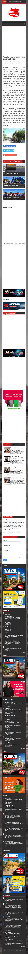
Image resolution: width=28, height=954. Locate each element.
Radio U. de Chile (9, 939)
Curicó (6, 632)
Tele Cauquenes (8, 834)
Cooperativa (7, 898)
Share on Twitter (10, 150)
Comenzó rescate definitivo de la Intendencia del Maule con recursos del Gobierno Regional (13, 732)
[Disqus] (14, 267)
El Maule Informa (9, 841)
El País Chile (8, 932)
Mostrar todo (23, 652)
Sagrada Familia (8, 616)
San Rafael (7, 622)
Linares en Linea (9, 805)
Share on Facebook (10, 146)
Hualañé (6, 647)
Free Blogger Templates (17, 951)
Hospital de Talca (9, 721)
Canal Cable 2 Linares (10, 813)
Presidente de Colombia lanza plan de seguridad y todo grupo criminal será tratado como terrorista (14, 919)
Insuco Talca (8, 742)
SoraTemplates (12, 950)
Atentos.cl (7, 821)
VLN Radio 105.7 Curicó (10, 827)
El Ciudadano (8, 924)
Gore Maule (7, 729)
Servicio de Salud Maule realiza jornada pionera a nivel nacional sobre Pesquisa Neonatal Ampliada (13, 711)
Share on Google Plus (11, 155)
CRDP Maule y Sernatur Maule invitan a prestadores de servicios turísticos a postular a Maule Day (14, 836)
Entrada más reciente (8, 243)
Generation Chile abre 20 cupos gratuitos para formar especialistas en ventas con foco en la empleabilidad (13, 816)
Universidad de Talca (10, 715)
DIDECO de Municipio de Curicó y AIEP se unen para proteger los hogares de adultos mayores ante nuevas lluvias (14, 635)
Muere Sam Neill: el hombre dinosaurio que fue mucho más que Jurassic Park (13, 523)
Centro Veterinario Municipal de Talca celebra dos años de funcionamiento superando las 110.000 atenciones (12, 642)
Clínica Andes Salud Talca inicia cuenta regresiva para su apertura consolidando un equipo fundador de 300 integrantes (14, 843)
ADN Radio (7, 911)
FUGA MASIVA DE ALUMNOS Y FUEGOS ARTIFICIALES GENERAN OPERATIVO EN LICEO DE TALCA (14, 801)
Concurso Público (8, 623)
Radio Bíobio (8, 916)
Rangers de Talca (9, 702)
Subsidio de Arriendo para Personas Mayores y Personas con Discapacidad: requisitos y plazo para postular (13, 935)
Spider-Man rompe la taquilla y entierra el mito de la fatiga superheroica (13, 520)
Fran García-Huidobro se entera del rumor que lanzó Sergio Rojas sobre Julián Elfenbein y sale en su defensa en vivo (13, 906)
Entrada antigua (21, 243)
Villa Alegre (7, 626)
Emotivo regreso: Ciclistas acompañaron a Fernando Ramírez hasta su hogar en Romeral (13, 829)
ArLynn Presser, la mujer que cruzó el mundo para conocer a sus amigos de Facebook (13, 531)
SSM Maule (7, 708)
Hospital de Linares (9, 737)
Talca (6, 639)
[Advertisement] (14, 41)
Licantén (7, 613)
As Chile (7, 904)
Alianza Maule (8, 798)
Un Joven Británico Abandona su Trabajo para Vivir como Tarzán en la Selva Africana (13, 526)
